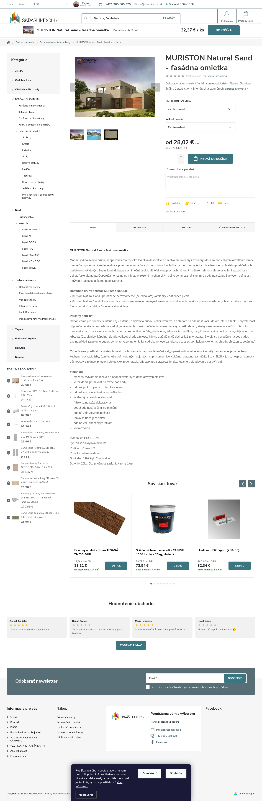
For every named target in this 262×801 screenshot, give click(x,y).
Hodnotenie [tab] (139, 227)
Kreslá (25, 144)
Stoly (25, 156)
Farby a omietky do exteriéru (34, 124)
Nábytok (20, 347)
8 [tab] (174, 583)
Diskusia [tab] (186, 227)
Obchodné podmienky (68, 727)
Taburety (27, 175)
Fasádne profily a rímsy (31, 118)
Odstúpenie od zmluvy (68, 737)
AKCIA (19, 71)
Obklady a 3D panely (27, 89)
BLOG (36, 4)
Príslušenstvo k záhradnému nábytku (38, 196)
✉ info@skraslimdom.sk (148, 4)
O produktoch (18, 756)
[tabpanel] (101, 535)
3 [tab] (158, 583)
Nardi (18, 210)
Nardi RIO (27, 248)
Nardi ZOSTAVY (31, 229)
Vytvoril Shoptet (247, 793)
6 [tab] (167, 583)
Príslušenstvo (26, 217)
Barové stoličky (30, 163)
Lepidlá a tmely (27, 312)
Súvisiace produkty (230, 227)
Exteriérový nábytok (30, 131)
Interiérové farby (28, 306)
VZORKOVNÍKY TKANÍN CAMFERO (24, 739)
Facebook (161, 742)
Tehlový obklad (27, 112)
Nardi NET (28, 236)
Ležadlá (26, 150)
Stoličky (26, 137)
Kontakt (23, 4)
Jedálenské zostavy (32, 188)
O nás (10, 4)
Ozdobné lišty (23, 80)
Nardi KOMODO (31, 261)
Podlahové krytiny (25, 338)
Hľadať (169, 18)
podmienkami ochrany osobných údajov (206, 687)
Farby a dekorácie (26, 280)
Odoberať (235, 678)
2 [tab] (154, 583)
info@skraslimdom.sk (168, 729)
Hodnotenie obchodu (131, 603)
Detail (116, 565)
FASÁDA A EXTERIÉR (27, 98)
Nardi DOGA (29, 242)
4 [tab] (161, 583)
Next (251, 483)
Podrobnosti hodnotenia (214, 76)
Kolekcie (23, 223)
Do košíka (224, 30)
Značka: (176, 211)
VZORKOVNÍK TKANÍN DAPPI (27, 745)
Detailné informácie (235, 88)
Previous (242, 483)
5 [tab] (164, 583)
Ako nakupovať (18, 751)
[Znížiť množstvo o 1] (181, 161)
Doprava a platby (65, 717)
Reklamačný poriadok (68, 722)
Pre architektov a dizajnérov (25, 732)
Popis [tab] (93, 227)
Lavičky (26, 169)
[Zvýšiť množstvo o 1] (181, 156)
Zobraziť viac (131, 645)
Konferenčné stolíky (33, 182)
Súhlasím (176, 773)
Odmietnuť (149, 773)
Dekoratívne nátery (29, 287)
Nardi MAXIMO (30, 255)
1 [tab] (151, 583)
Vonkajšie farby (27, 299)
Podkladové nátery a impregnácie (37, 319)
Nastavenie (86, 795)
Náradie (19, 357)
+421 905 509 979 (166, 736)
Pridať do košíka (213, 159)
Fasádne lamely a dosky (32, 105)
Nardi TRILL (29, 267)
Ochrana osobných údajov (71, 732)
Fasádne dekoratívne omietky (36, 293)
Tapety (19, 329)
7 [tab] (170, 583)
